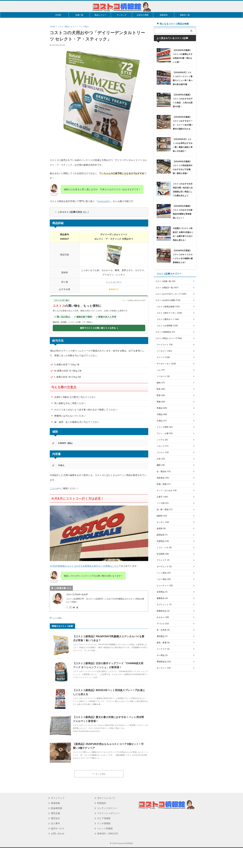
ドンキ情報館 (104, 823)
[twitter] (67, 607)
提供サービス (57, 828)
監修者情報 (56, 808)
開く (86, 212)
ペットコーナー (114, 282)
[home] (77, 608)
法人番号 (55, 823)
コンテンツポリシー (107, 808)
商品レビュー (100, 15)
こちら (53, 488)
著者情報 (55, 803)
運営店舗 (55, 813)
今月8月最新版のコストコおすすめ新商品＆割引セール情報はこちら (84, 566)
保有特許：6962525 (107, 833)
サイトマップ (57, 798)
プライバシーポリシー (108, 813)
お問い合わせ (57, 833)
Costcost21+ (104, 201)
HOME (58, 15)
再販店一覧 (185, 15)
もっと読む (100, 773)
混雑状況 (164, 15)
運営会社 (55, 818)
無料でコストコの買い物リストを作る (99, 328)
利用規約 (101, 803)
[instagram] (70, 607)
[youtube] (74, 607)
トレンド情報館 (105, 828)
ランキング (121, 15)
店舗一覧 (79, 15)
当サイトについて (106, 798)
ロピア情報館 (104, 818)
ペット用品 (57, 618)
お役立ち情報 (142, 15)
